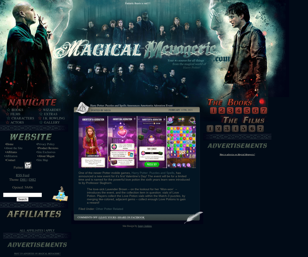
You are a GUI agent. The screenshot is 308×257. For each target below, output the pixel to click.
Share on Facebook (131, 217)
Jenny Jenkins (145, 225)
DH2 (32, 179)
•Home (9, 144)
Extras (50, 114)
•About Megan (45, 156)
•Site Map (42, 160)
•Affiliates (11, 152)
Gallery (52, 122)
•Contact (10, 160)
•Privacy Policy (45, 144)
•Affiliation (10, 156)
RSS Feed (22, 175)
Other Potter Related (109, 209)
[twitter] (60, 200)
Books (17, 110)
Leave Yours (107, 217)
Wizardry (52, 110)
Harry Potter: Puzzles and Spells (153, 172)
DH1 (23, 179)
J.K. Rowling (54, 118)
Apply (50, 230)
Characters (23, 118)
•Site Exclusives (45, 152)
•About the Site (13, 148)
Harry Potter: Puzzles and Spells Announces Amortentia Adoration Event (131, 105)
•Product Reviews (47, 148)
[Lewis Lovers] (28, 167)
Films (15, 114)
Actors (17, 122)
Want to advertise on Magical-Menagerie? (37, 253)
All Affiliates (31, 230)
